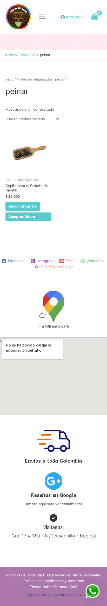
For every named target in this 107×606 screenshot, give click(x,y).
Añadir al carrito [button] (22, 206)
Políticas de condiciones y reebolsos (53, 581)
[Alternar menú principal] (42, 16)
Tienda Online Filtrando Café (53, 587)
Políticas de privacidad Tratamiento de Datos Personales (53, 575)
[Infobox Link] (53, 491)
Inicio (9, 79)
